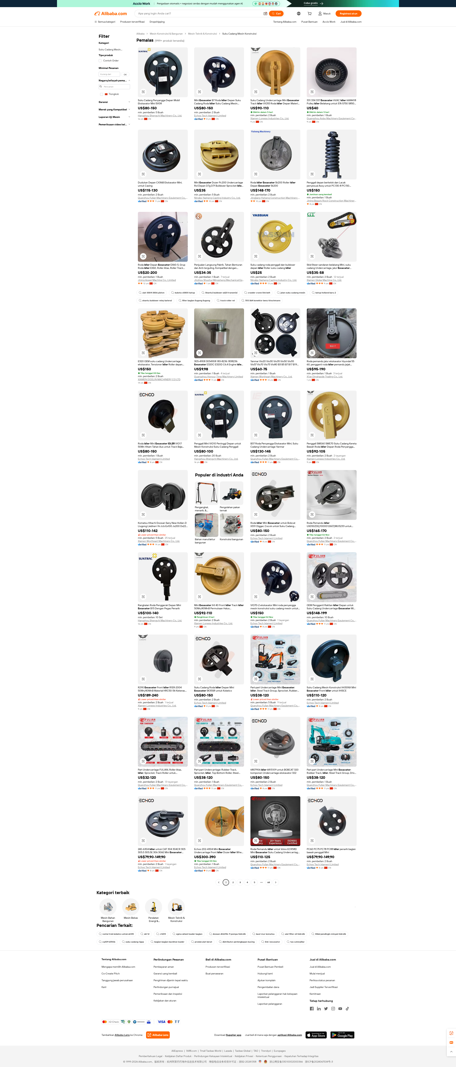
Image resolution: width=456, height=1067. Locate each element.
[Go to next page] (276, 882)
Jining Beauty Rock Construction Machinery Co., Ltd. (332, 200)
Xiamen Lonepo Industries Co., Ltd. (269, 118)
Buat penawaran (214, 973)
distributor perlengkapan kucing (238, 942)
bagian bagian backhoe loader (169, 942)
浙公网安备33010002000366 (286, 1061)
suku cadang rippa (135, 942)
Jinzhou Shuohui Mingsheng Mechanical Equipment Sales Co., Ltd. (219, 280)
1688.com (191, 1050)
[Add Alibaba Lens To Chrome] (158, 1035)
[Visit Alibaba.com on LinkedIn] (319, 1008)
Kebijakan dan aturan (165, 1000)
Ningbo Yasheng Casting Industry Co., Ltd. (217, 197)
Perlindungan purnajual (166, 987)
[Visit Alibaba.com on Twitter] (326, 1008)
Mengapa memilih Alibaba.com (118, 966)
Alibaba (140, 33)
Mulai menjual (317, 973)
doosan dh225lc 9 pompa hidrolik (229, 934)
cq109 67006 (108, 942)
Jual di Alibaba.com (320, 966)
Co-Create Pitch (111, 973)
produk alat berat (203, 942)
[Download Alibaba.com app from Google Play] (342, 1035)
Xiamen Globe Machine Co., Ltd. (324, 280)
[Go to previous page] (219, 882)
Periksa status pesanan (322, 980)
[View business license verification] (260, 1061)
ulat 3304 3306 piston (153, 292)
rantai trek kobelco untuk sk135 (118, 934)
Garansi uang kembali (165, 973)
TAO (255, 1050)
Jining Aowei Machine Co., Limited (157, 280)
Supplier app (233, 1035)
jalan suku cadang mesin (293, 292)
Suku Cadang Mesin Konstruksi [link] (239, 33)
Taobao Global (242, 1050)
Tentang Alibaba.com (114, 959)
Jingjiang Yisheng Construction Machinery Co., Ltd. (275, 197)
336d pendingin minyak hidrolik (330, 934)
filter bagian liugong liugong (196, 300)
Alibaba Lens (122, 1035)
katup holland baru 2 (325, 292)
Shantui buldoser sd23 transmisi (221, 292)
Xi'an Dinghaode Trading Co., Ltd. (325, 376)
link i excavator (272, 942)
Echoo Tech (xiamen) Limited (210, 115)
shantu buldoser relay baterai (157, 300)
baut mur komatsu (265, 934)
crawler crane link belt (259, 292)
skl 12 (146, 934)
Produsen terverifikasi (218, 966)
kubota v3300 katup (185, 292)
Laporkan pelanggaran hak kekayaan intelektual (277, 995)
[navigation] (114, 458)
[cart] (310, 14)
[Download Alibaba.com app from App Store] (316, 1035)
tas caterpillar (297, 942)
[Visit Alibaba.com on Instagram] (333, 1008)
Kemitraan (315, 993)
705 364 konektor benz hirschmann (262, 300)
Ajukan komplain (267, 980)
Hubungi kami (265, 973)
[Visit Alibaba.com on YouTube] (340, 1008)
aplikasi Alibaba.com (290, 1035)
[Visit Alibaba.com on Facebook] (312, 1008)
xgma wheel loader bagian (189, 934)
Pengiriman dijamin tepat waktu (171, 980)
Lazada (228, 1050)
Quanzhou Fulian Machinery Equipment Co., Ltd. (163, 197)
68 (268, 882)
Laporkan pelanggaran (270, 1003)
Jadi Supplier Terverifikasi (324, 987)
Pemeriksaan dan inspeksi (168, 993)
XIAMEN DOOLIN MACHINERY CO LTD (159, 379)
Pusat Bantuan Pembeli (270, 966)
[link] (451, 1033)
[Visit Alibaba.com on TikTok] (347, 1008)
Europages (280, 1050)
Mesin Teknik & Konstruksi (202, 33)
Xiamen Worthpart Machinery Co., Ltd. (271, 376)
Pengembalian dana (268, 987)
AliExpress (177, 1050)
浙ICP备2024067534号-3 (319, 1061)
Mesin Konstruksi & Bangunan (166, 33)
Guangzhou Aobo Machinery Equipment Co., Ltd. (332, 118)
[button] (265, 13)
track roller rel (227, 300)
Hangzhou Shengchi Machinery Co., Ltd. (160, 115)
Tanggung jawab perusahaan (117, 980)
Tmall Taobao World (210, 1050)
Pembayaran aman (164, 966)
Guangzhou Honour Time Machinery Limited (218, 376)
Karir (104, 987)
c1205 (163, 934)
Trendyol (266, 1050)
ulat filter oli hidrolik (295, 934)
